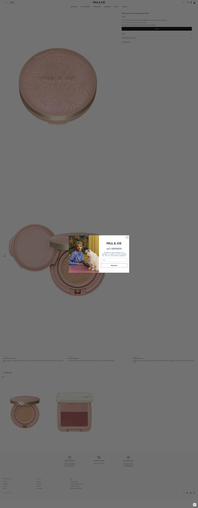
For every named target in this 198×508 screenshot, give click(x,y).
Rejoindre (114, 265)
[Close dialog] (127, 237)
